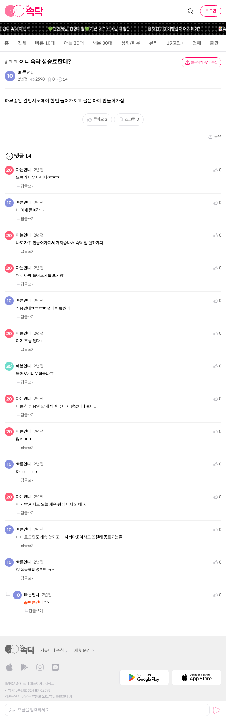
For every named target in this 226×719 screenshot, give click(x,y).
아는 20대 (74, 43)
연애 (196, 43)
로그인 (210, 11)
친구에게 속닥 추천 (204, 62)
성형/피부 (130, 43)
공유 (217, 136)
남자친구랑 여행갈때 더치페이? (170, 29)
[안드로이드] (24, 667)
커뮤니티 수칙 (52, 650)
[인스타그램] (40, 667)
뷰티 (153, 43)
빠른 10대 (45, 43)
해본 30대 (102, 43)
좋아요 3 (100, 119)
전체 (22, 43)
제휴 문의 (82, 650)
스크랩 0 (132, 119)
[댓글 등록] (216, 710)
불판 (214, 43)
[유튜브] (55, 667)
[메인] (24, 11)
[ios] (9, 667)
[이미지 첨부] (12, 709)
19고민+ (175, 43)
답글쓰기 (28, 186)
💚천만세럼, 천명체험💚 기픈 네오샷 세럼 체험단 (85, 29)
